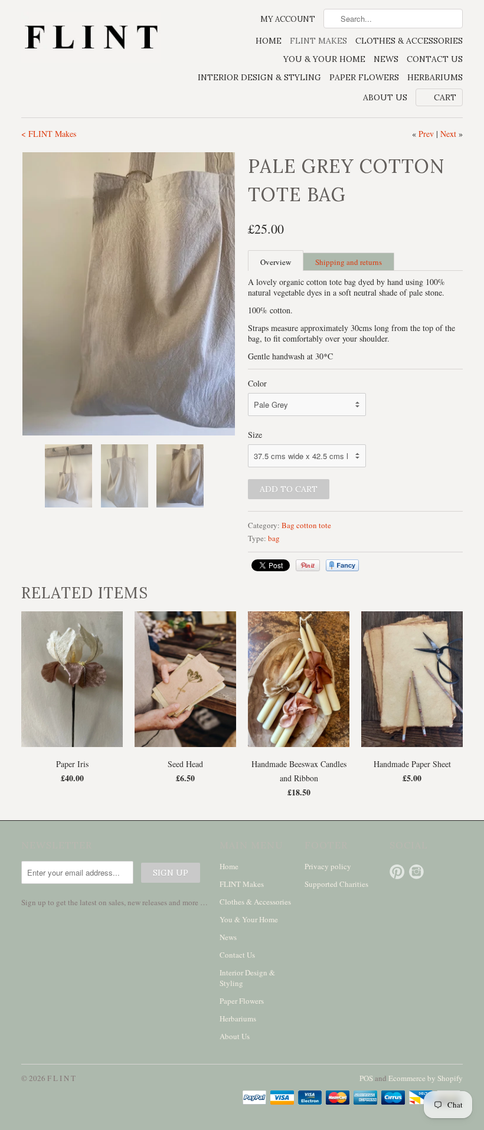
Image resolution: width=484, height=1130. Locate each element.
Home (269, 40)
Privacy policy (328, 866)
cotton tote (313, 525)
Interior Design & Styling (259, 77)
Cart (445, 97)
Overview (275, 262)
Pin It (308, 565)
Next (448, 133)
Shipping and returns (348, 262)
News (386, 59)
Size (255, 434)
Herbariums (435, 77)
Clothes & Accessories (409, 40)
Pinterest (397, 871)
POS (366, 1078)
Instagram (416, 871)
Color (257, 383)
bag (274, 538)
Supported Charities (336, 884)
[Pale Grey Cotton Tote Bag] (128, 293)
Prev (426, 133)
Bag (288, 525)
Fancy (342, 565)
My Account (287, 19)
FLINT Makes (318, 40)
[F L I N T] (91, 38)
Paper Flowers (364, 77)
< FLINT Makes (48, 133)
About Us (385, 97)
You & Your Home (324, 59)
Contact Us (435, 59)
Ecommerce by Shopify (425, 1078)
